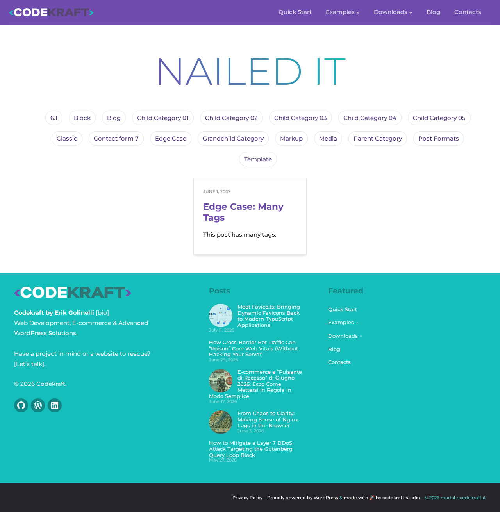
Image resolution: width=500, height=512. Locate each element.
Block (82, 117)
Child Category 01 (163, 117)
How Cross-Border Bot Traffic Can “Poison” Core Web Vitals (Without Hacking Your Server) (253, 348)
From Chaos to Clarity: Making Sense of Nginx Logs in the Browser (268, 419)
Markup (291, 138)
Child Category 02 (231, 117)
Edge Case (170, 138)
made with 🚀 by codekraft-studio (382, 497)
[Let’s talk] (29, 363)
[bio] (102, 312)
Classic (67, 138)
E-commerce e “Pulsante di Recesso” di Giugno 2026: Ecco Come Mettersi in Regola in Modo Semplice (255, 384)
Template (258, 159)
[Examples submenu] (358, 12)
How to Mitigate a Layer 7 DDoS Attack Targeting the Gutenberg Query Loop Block (251, 449)
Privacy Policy (247, 497)
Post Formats (438, 138)
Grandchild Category (233, 138)
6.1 (53, 117)
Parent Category (378, 138)
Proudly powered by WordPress (302, 497)
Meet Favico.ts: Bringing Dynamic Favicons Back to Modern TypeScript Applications (269, 315)
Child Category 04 (369, 117)
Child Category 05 (439, 117)
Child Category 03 (300, 117)
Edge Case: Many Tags (243, 212)
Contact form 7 (116, 138)
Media (328, 138)
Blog (114, 117)
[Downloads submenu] (410, 12)
